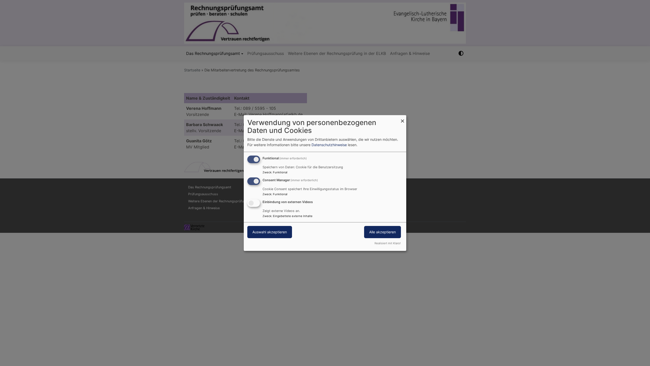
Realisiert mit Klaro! (388, 243)
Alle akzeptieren (382, 232)
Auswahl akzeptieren (269, 232)
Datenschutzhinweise (329, 145)
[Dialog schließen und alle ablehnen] (402, 118)
